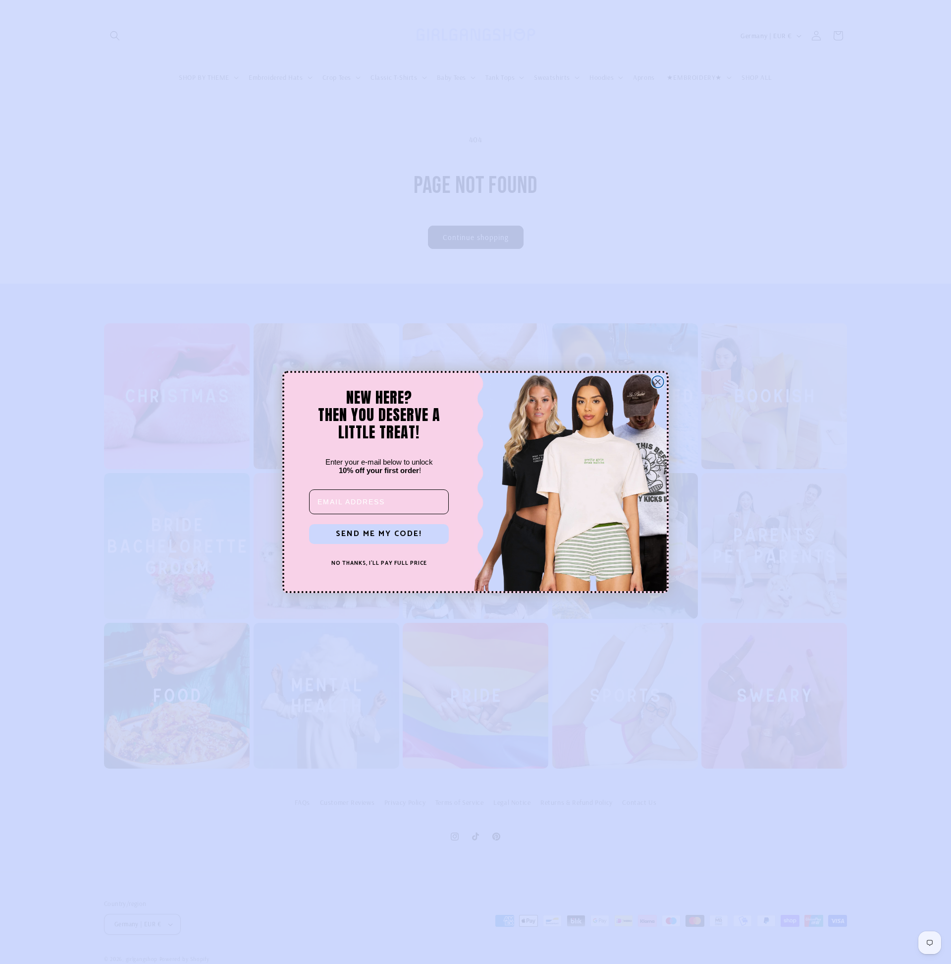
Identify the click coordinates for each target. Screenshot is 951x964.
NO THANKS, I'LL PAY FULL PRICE (379, 563)
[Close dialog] (658, 382)
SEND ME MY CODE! (379, 534)
